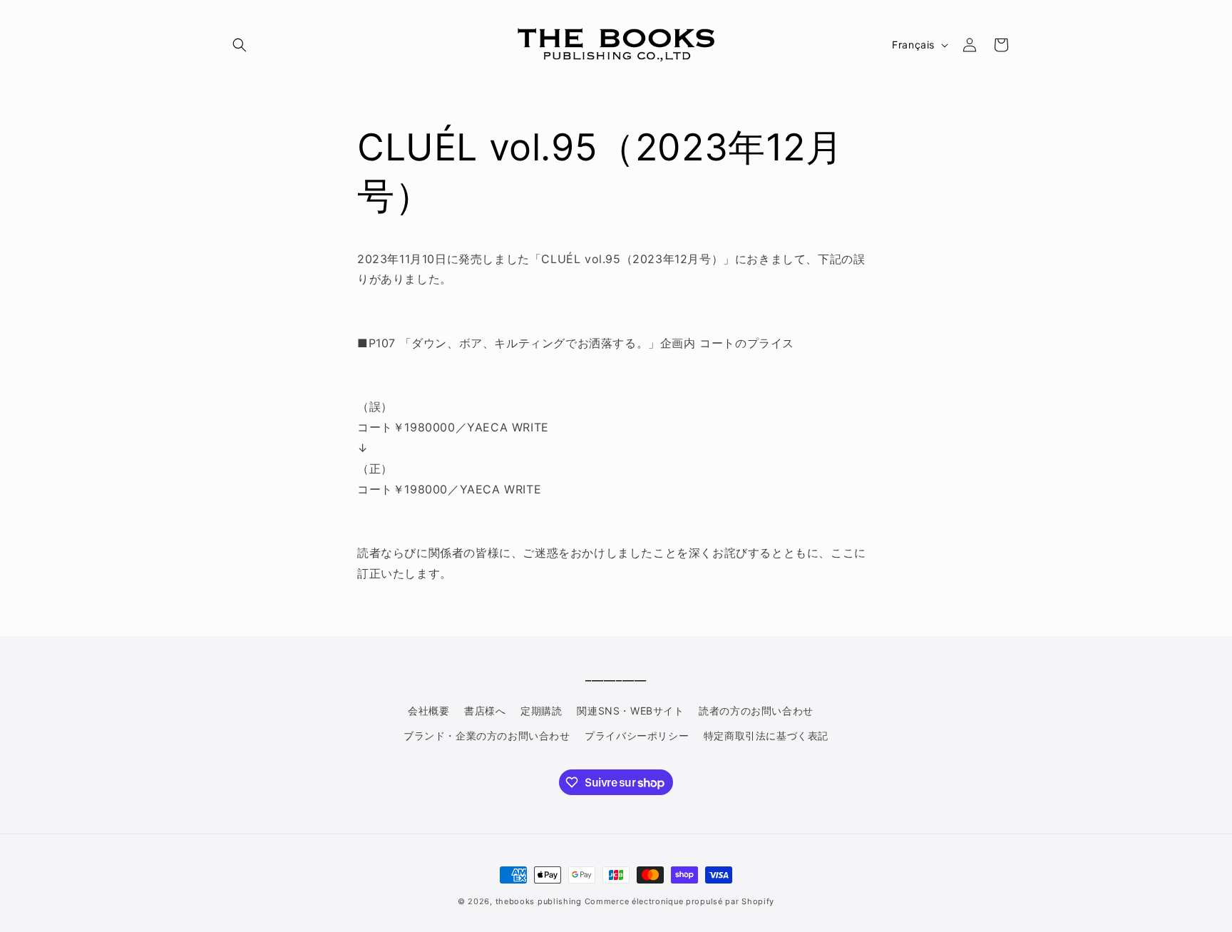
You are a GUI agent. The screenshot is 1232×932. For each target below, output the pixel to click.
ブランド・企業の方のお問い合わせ (487, 735)
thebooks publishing (539, 901)
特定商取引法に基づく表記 (766, 735)
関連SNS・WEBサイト (630, 711)
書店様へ (484, 711)
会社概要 (428, 711)
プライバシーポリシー (637, 735)
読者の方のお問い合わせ (756, 711)
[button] (239, 45)
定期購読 (541, 711)
